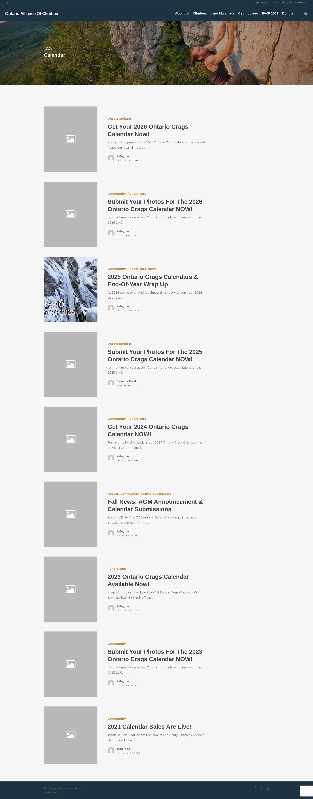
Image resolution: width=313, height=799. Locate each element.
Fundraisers (137, 193)
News (152, 269)
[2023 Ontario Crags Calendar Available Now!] (152, 589)
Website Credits (52, 792)
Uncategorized (119, 118)
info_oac (123, 156)
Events (146, 493)
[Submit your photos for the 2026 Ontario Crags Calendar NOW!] (152, 214)
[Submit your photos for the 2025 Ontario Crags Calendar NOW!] (152, 364)
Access (113, 493)
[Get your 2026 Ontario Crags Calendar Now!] (152, 139)
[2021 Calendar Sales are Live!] (152, 735)
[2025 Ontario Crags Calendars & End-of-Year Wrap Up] (70, 289)
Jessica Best (126, 381)
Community (117, 193)
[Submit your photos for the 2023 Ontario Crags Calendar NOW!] (152, 664)
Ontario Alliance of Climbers (32, 13)
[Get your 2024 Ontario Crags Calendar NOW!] (152, 439)
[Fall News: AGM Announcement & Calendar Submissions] (152, 514)
